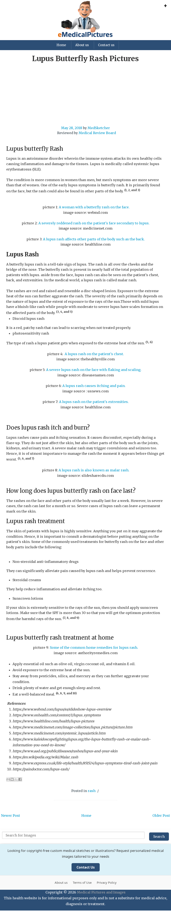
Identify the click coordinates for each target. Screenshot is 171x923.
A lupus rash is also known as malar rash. (94, 470)
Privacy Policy (107, 882)
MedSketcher (99, 128)
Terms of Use (82, 882)
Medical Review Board (97, 133)
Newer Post (10, 815)
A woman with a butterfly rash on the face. (94, 207)
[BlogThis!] (12, 779)
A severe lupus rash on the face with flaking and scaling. (93, 370)
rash (92, 791)
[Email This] (8, 779)
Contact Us (86, 867)
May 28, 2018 (71, 128)
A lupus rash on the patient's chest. (94, 354)
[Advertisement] (85, 96)
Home (61, 45)
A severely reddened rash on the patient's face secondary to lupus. (94, 223)
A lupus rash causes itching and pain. (94, 386)
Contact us (106, 45)
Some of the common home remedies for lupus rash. (94, 647)
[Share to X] (16, 779)
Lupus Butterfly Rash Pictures (85, 58)
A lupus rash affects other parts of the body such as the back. (94, 239)
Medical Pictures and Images (101, 892)
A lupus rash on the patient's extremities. (93, 402)
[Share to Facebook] (20, 779)
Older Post (161, 815)
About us (82, 45)
